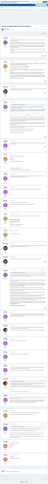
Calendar (6, 7)
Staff (10, 7)
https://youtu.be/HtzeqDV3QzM (15, 219)
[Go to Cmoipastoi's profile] (3, 29)
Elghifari (5, 102)
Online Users (14, 7)
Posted (14, 37)
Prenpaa (5, 410)
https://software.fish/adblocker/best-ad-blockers (17, 305)
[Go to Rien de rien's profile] (5, 91)
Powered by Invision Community (24, 482)
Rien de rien (5, 86)
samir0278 (5, 325)
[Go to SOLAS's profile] (5, 66)
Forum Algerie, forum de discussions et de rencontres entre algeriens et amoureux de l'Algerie (15, 2)
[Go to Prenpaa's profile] (5, 415)
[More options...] (46, 37)
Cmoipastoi (5, 37)
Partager (37, 29)
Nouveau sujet (44, 33)
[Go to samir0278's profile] (5, 330)
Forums (2, 7)
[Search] (46, 5)
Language (21, 481)
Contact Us (26, 481)
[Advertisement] (12, 18)
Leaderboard (20, 7)
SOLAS (5, 61)
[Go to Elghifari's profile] (5, 107)
